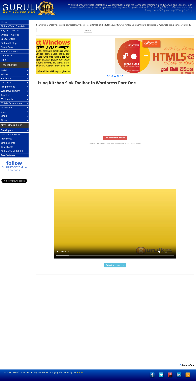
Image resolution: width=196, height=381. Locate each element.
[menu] (14, 41)
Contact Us (6, 55)
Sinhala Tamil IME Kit (12, 151)
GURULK (22, 7)
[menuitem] (14, 22)
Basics (4, 70)
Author (80, 372)
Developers (7, 130)
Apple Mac (6, 78)
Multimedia (7, 99)
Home (4, 22)
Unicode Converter (11, 134)
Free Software (8, 155)
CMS (3, 111)
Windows (5, 74)
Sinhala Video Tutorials (13, 26)
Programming (8, 86)
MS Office (6, 82)
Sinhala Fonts (8, 142)
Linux (4, 115)
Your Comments (9, 51)
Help (3, 59)
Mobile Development (12, 103)
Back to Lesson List (116, 265)
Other (4, 120)
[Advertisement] (115, 109)
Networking (7, 107)
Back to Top (188, 365)
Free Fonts (6, 138)
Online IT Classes (10, 34)
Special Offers (8, 38)
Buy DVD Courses (10, 30)
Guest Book (7, 47)
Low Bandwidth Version (115, 137)
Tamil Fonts (7, 147)
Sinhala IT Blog (9, 43)
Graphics (5, 95)
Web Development (10, 90)
